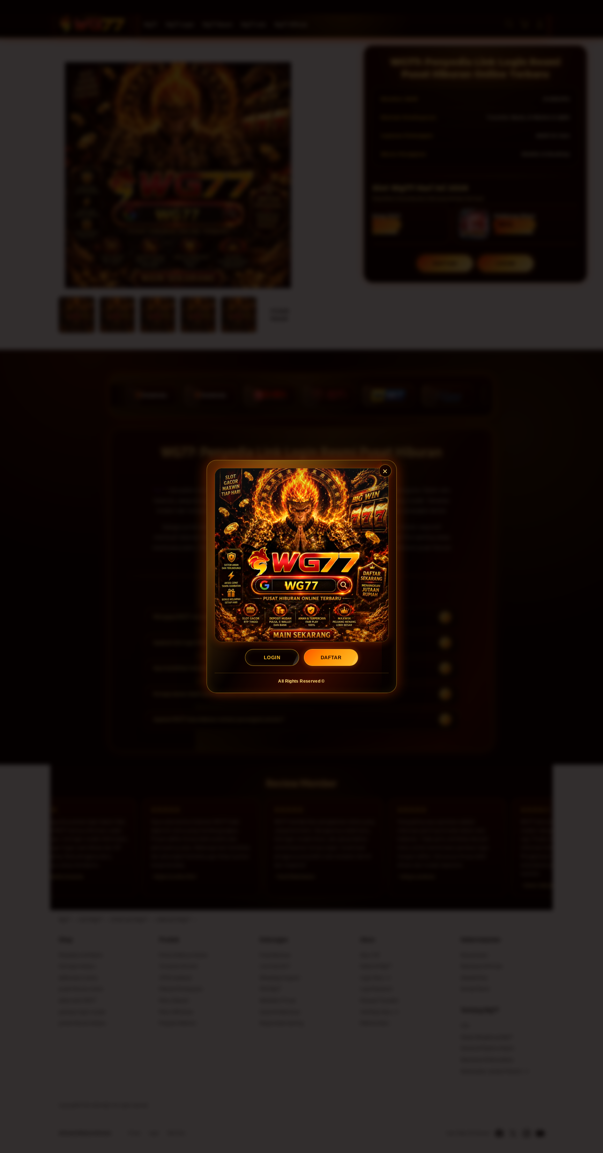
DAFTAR (330, 657)
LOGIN (272, 657)
